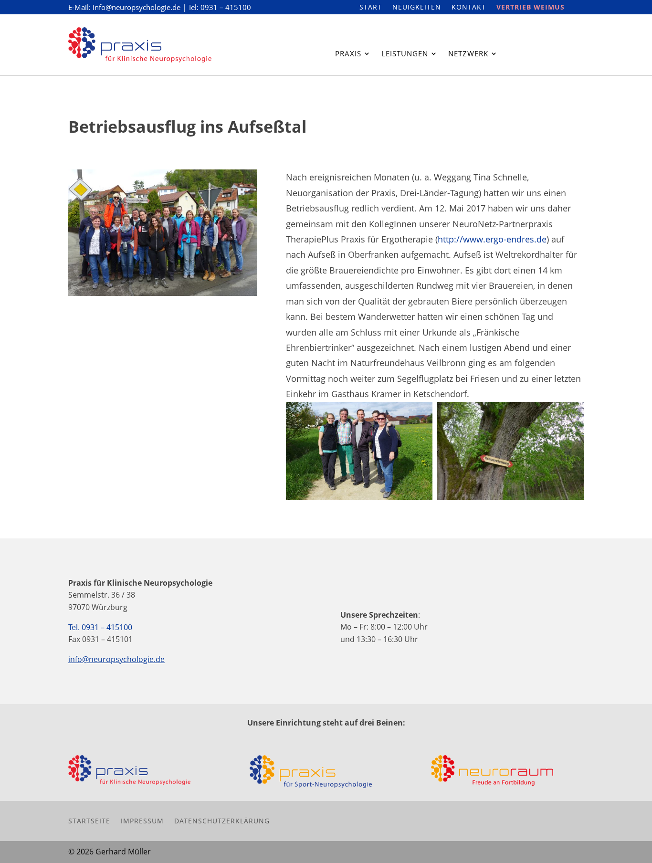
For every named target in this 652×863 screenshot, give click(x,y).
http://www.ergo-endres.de (492, 239)
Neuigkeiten (416, 7)
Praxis (348, 54)
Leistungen (404, 54)
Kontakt (469, 7)
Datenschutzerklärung (222, 820)
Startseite (89, 820)
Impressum (142, 820)
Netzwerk (468, 54)
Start (370, 7)
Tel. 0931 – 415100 (100, 627)
